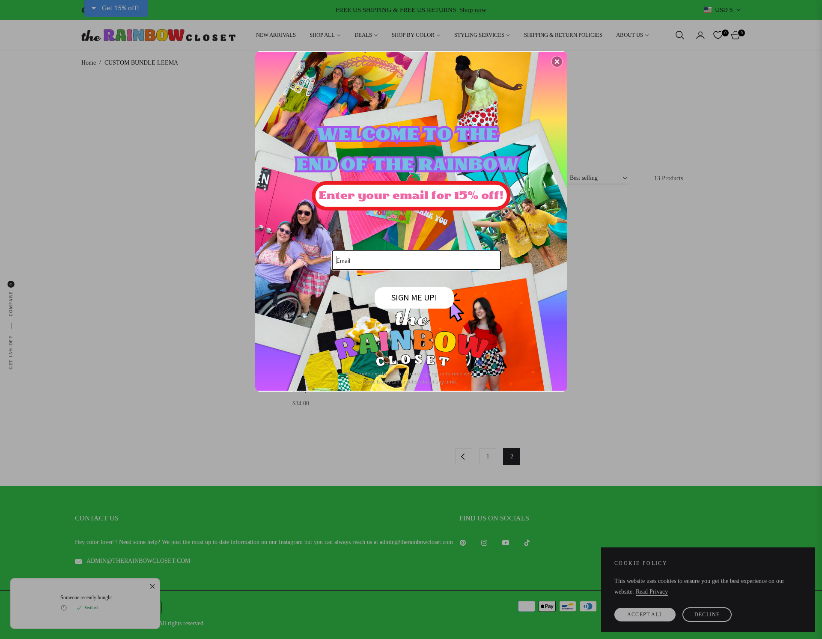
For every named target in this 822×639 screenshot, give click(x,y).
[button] (557, 61)
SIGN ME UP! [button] (414, 297)
